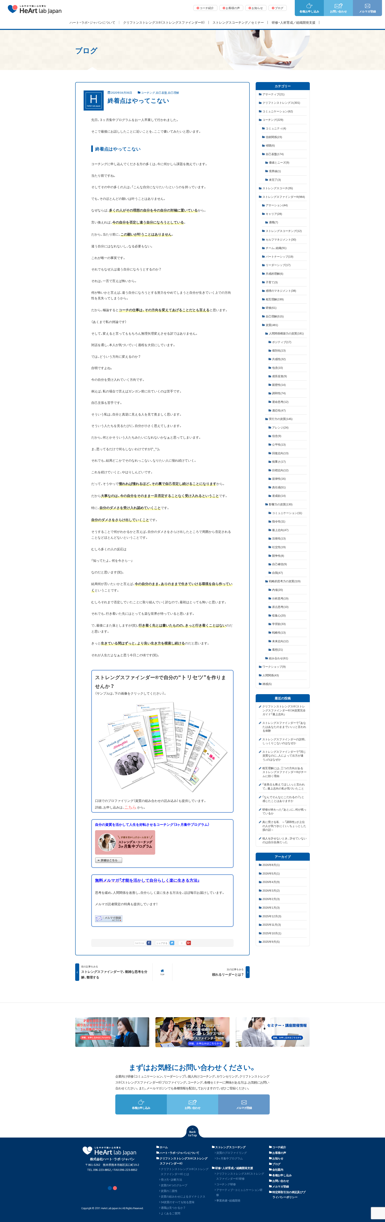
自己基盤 (161, 92)
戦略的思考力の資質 (285, 581)
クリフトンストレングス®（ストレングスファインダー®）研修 (240, 1175)
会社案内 (277, 1169)
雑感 (267, 684)
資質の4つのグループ (174, 1185)
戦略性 (279, 632)
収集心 (279, 615)
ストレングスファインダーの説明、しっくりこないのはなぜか (284, 741)
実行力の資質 (281, 419)
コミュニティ (276, 128)
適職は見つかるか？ (173, 1208)
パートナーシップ (279, 256)
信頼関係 (274, 137)
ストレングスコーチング (284, 231)
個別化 (279, 350)
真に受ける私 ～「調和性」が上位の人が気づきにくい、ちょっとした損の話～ (284, 826)
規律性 (279, 478)
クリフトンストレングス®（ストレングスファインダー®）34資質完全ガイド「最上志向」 (284, 710)
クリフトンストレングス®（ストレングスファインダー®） (184, 1160)
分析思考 (280, 598)
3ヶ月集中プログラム (229, 1158)
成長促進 (279, 376)
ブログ (276, 1164)
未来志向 (280, 641)
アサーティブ (273, 94)
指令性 (278, 521)
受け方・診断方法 (171, 1179)
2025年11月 (271, 924)
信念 (276, 436)
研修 (271, 308)
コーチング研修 (226, 1184)
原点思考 (280, 607)
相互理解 (275, 299)
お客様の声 (279, 1153)
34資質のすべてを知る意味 (178, 1202)
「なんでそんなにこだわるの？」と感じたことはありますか (283, 799)
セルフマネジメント (281, 239)
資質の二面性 (169, 1191)
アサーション (277, 205)
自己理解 (173, 92)
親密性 (279, 385)
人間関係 (270, 675)
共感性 (279, 359)
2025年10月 (271, 933)
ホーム (164, 1147)
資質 (272, 325)
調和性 (279, 393)
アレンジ (280, 427)
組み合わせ (278, 658)
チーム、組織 (276, 248)
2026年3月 (271, 890)
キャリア (274, 214)
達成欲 (279, 496)
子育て (272, 282)
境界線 (275, 171)
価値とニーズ (279, 162)
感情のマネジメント (281, 290)
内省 (277, 590)
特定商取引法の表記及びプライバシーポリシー (289, 1194)
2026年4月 (271, 882)
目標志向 (280, 470)
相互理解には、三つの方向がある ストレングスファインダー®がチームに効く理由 (284, 772)
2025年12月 (271, 916)
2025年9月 (271, 942)
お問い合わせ (280, 1181)
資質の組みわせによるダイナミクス (183, 1196)
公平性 (279, 444)
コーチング (148, 92)
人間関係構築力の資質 (286, 333)
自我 (277, 573)
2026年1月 (271, 907)
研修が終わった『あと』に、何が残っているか (284, 811)
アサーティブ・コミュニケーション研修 (239, 1192)
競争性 (278, 556)
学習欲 (279, 624)
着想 (277, 649)
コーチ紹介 (279, 1147)
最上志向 (280, 530)
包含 (277, 368)
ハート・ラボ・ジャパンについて (179, 1153)
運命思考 (280, 402)
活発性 (279, 538)
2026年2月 (271, 899)
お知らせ (277, 1158)
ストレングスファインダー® (283, 197)
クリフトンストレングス (281, 103)
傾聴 (270, 145)
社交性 (279, 547)
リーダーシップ (278, 265)
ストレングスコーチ (277, 188)
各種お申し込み (282, 1175)
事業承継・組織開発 (228, 1200)
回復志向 (280, 453)
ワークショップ (274, 666)
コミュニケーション (277, 111)
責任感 (279, 487)
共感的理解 (274, 273)
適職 (273, 222)
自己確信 (279, 564)
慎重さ (279, 461)
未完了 (275, 180)
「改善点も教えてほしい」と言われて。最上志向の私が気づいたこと (283, 786)
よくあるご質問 (170, 1213)
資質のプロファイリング (231, 1153)
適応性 (279, 410)
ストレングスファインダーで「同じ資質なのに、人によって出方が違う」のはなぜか (284, 755)
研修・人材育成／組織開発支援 (234, 1168)
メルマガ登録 (280, 1186)
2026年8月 (271, 865)
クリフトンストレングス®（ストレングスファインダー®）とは (185, 1171)
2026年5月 (271, 873)
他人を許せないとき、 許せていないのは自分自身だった (284, 840)
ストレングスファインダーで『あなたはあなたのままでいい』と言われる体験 (284, 726)
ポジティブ (281, 342)
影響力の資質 (281, 504)
